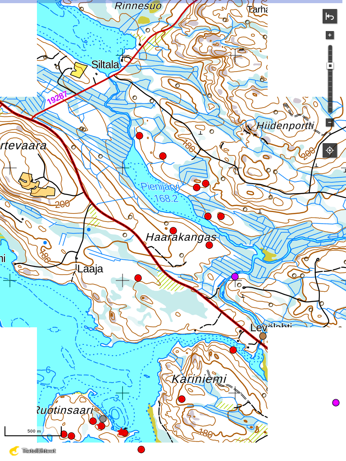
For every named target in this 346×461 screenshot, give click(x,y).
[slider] (330, 66)
